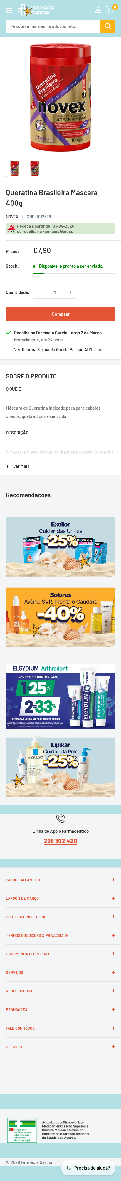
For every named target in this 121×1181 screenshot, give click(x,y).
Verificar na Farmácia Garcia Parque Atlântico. (58, 349)
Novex (12, 216)
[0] (110, 9)
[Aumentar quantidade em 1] (70, 292)
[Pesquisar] (107, 26)
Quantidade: (17, 292)
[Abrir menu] (9, 10)
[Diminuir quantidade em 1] (39, 292)
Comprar (61, 313)
